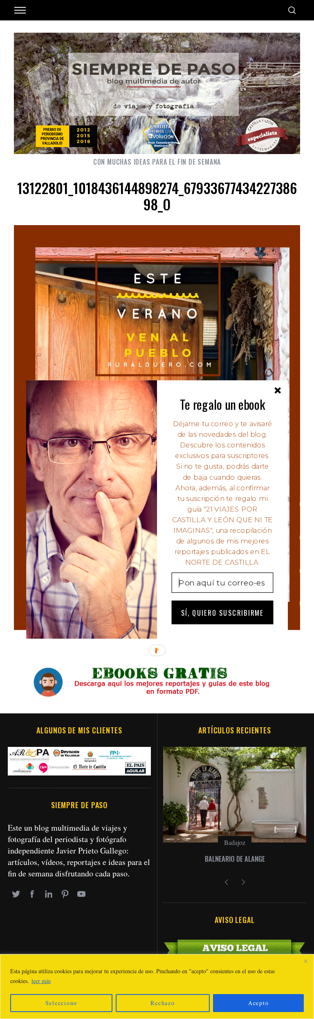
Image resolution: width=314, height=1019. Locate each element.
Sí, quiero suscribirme (222, 612)
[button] (223, 404)
